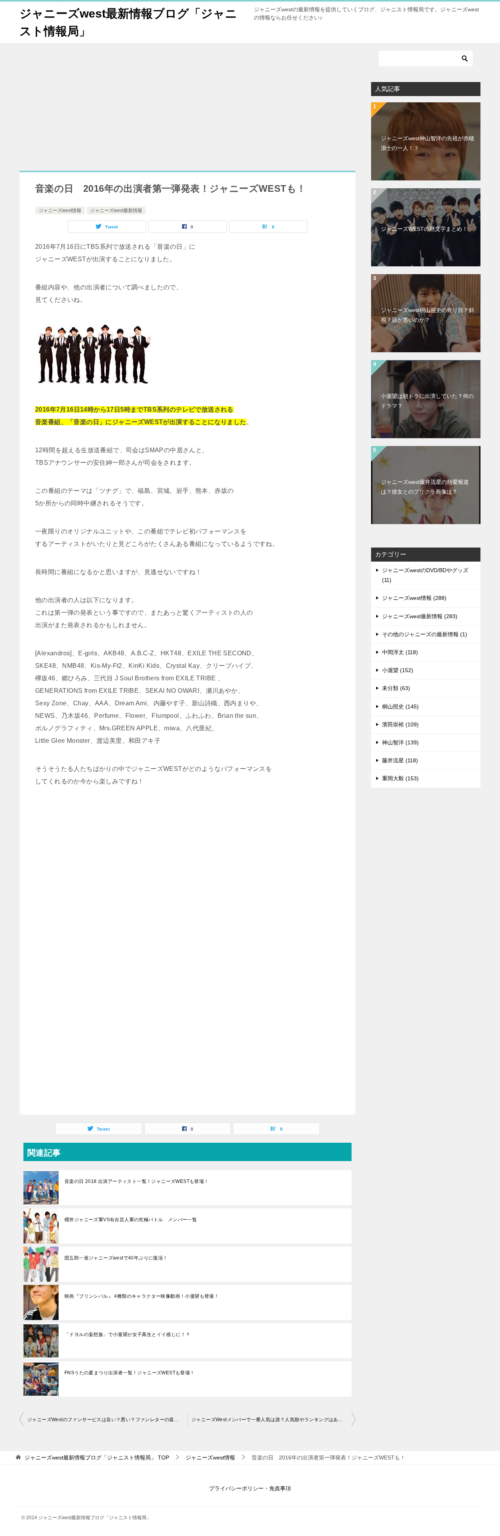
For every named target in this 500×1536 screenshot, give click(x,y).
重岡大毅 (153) (400, 778)
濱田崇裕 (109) (400, 724)
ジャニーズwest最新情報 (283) (419, 616)
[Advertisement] (81, 108)
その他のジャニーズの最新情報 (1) (424, 634)
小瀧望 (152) (397, 670)
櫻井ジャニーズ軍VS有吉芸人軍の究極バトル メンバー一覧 (130, 1219)
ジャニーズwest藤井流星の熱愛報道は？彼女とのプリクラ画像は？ (425, 487)
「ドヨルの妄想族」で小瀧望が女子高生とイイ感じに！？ (127, 1334)
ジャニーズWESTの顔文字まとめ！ (424, 229)
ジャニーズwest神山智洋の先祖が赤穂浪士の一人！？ (427, 143)
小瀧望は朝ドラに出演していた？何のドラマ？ (427, 401)
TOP (97, 1457)
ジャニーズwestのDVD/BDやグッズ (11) (425, 575)
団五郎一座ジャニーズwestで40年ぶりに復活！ (116, 1258)
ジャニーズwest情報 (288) (414, 598)
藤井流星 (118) (400, 760)
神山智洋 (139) (400, 742)
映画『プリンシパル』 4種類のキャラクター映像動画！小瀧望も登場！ (141, 1296)
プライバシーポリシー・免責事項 (250, 1488)
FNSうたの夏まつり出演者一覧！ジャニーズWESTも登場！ (129, 1372)
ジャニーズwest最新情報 (116, 210)
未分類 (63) (396, 688)
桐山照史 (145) (400, 706)
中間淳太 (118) (400, 652)
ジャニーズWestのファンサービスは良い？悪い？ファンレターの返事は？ (107, 1419)
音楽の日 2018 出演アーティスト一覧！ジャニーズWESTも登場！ (136, 1181)
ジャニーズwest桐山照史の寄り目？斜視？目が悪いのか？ (427, 315)
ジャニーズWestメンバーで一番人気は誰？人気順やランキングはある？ (269, 1419)
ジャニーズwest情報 (60, 210)
